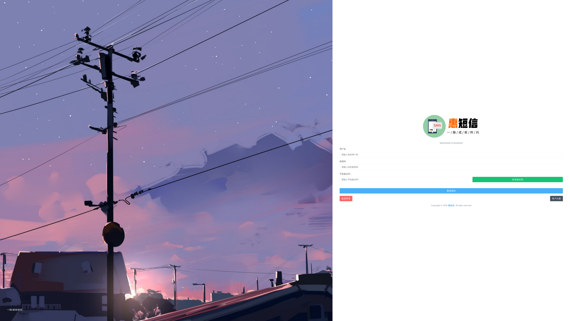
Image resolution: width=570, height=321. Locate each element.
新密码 (343, 161)
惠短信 (451, 205)
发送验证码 (517, 179)
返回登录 (346, 198)
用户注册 (556, 198)
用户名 (343, 149)
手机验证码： (346, 174)
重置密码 (451, 191)
